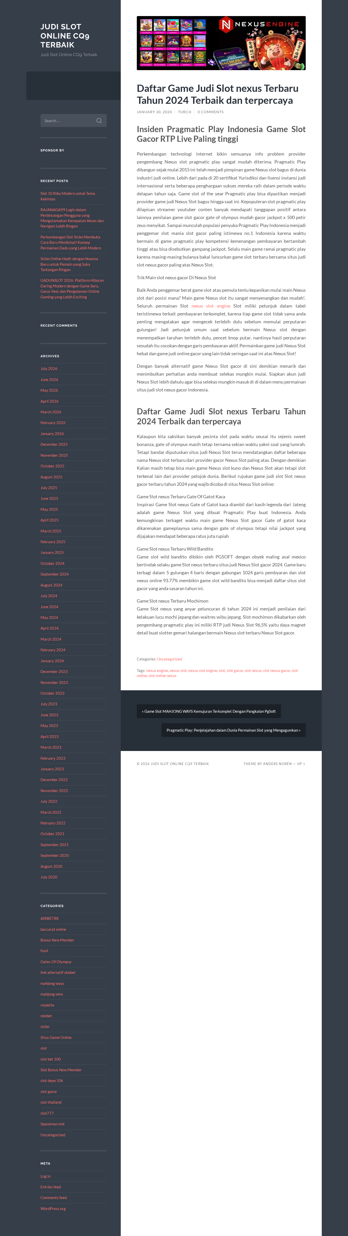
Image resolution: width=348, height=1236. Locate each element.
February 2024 (53, 649)
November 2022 (54, 790)
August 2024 (51, 585)
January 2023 (52, 769)
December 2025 (54, 444)
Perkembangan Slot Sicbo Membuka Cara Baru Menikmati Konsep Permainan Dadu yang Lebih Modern (71, 242)
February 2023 (53, 758)
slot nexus (253, 670)
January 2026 (52, 433)
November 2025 (54, 455)
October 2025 (52, 466)
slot (44, 1048)
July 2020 (49, 877)
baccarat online (53, 929)
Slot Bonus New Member (61, 1069)
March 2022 (51, 812)
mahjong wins (52, 994)
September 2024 (55, 574)
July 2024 (49, 595)
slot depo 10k (52, 1080)
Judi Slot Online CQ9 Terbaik (65, 35)
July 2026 (49, 368)
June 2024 (49, 606)
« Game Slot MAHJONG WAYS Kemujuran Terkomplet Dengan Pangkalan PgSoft (209, 711)
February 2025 (53, 541)
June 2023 (49, 714)
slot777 (47, 1113)
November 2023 (54, 682)
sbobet (46, 1015)
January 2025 (52, 552)
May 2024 (49, 617)
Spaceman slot (53, 1124)
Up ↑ (301, 764)
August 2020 (51, 866)
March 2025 (51, 531)
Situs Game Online (56, 1037)
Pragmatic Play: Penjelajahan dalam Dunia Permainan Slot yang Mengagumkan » (234, 730)
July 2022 (49, 801)
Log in (45, 1176)
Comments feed (54, 1197)
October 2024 (52, 563)
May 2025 (49, 509)
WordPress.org (53, 1208)
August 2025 (51, 477)
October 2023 (52, 693)
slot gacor (49, 1091)
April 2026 (50, 401)
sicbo (45, 1026)
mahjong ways (52, 983)
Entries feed (51, 1186)
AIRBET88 (50, 918)
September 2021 (55, 844)
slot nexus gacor (276, 670)
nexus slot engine (211, 306)
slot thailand (51, 1102)
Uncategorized (53, 1134)
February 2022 (53, 823)
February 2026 (53, 422)
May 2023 (49, 725)
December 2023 (54, 671)
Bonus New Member (57, 940)
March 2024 (51, 639)
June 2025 (49, 498)
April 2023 (50, 736)
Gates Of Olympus (56, 961)
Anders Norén (277, 764)
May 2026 (49, 390)
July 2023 (49, 704)
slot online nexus (163, 675)
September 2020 (55, 855)
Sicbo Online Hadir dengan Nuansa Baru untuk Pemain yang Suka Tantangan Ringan (69, 264)
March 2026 (51, 412)
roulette (47, 1005)
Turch (185, 112)
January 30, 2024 (154, 112)
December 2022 (54, 779)
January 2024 (52, 660)
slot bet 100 (51, 1059)
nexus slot (178, 670)
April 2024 (50, 628)
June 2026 (49, 379)
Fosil (44, 950)
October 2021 (52, 833)
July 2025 (49, 487)
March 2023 (51, 747)
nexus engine (157, 670)
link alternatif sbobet (58, 972)
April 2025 (50, 520)
